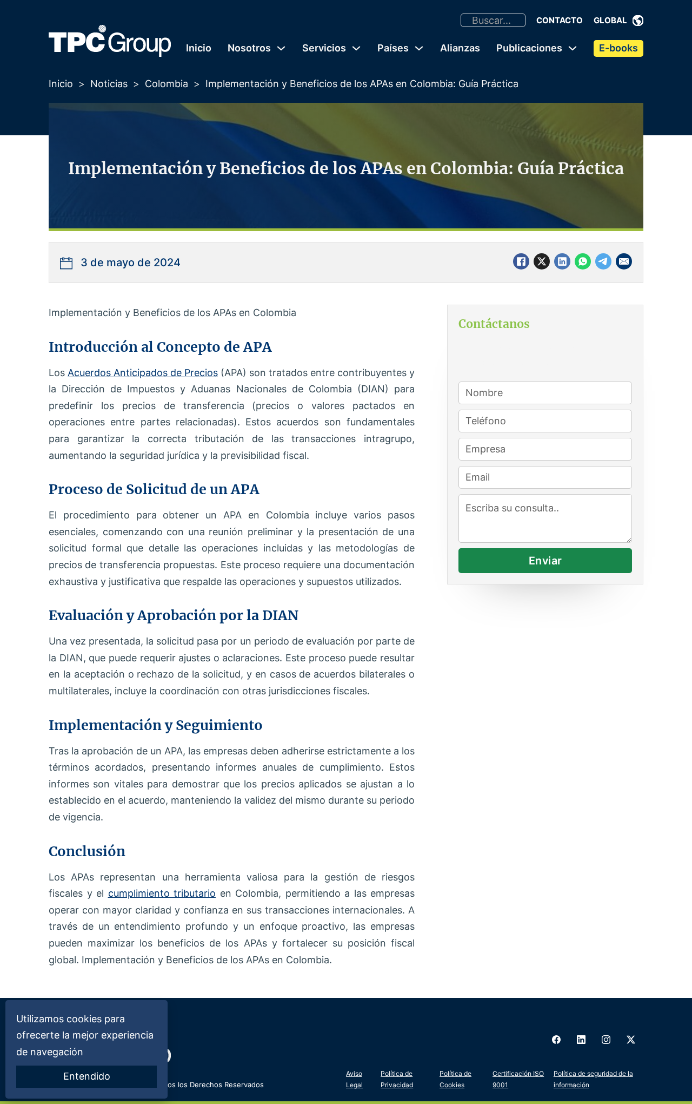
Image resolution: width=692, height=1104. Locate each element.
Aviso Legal (354, 1078)
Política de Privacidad (397, 1078)
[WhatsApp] (583, 261)
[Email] (624, 261)
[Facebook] (521, 261)
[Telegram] (603, 261)
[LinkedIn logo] (581, 1039)
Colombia (166, 83)
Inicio (198, 48)
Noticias (109, 83)
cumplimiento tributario (162, 893)
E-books (618, 48)
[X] (542, 261)
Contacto (559, 20)
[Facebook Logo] (556, 1039)
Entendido (86, 1076)
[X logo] (630, 1039)
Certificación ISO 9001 (518, 1078)
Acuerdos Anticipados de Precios (143, 372)
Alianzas (460, 48)
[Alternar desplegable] (638, 20)
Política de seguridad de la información (593, 1078)
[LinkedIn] (562, 261)
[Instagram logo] (606, 1039)
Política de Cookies (455, 1078)
